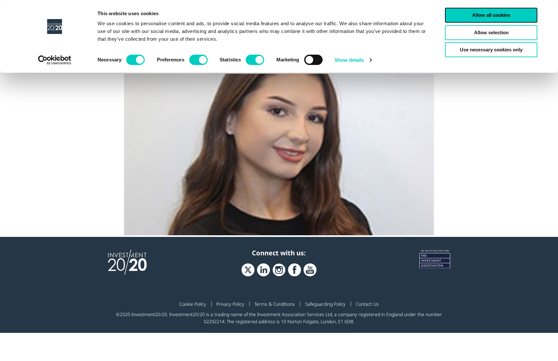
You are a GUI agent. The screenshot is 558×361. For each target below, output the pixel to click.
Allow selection (491, 32)
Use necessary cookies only (491, 49)
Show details (349, 60)
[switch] (198, 60)
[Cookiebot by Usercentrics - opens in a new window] (54, 60)
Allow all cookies (491, 15)
